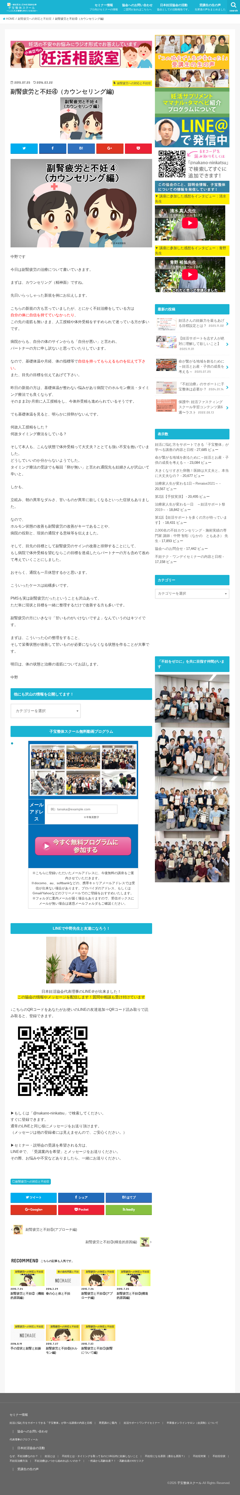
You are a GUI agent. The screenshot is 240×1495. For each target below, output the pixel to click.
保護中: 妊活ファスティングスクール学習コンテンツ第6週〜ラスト (201, 407)
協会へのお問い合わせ (137, 7)
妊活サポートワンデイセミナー (142, 1422)
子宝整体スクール (189, 1483)
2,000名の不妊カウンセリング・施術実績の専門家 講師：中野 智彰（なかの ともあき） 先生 (191, 536)
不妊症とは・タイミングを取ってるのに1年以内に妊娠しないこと (100, 1456)
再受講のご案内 (108, 1422)
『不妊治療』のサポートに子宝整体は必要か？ (201, 386)
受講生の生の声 (210, 7)
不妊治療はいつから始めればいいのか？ (57, 1460)
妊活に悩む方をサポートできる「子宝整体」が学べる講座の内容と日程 (51, 1422)
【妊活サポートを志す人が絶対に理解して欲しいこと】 (201, 343)
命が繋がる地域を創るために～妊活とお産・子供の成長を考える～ (201, 366)
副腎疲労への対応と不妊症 (32, 1181)
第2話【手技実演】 (170, 496)
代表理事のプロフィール (24, 1439)
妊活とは (50, 1456)
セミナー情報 (104, 7)
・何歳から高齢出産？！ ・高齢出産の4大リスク (116, 1460)
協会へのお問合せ (169, 549)
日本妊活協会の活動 (174, 7)
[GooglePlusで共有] (110, 148)
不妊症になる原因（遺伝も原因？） (165, 1456)
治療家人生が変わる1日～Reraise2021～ (186, 483)
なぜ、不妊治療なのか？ (24, 1456)
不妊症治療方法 (19, 1460)
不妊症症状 (219, 1456)
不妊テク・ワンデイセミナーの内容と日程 (188, 557)
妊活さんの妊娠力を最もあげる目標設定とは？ (201, 323)
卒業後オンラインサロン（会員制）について (192, 1422)
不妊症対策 (199, 1456)
